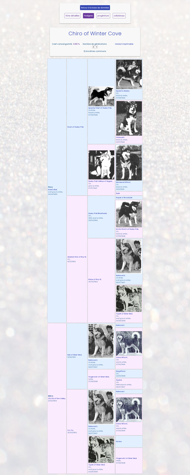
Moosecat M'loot (123, 182)
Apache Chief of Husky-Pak (100, 108)
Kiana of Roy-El (94, 279)
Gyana (119, 380)
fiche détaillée (72, 15)
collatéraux (119, 15)
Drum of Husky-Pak (75, 127)
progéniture (103, 15)
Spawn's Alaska (122, 91)
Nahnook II (120, 275)
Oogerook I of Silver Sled (98, 377)
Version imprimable (124, 44)
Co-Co (70, 430)
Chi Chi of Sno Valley (56, 398)
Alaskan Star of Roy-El (76, 257)
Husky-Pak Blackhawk (97, 213)
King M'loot (120, 371)
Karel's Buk (52, 189)
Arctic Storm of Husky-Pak (127, 229)
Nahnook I (120, 325)
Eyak (118, 193)
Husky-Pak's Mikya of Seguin (100, 181)
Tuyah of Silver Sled (124, 314)
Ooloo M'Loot (121, 357)
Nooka (119, 441)
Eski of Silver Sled (74, 355)
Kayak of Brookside (124, 197)
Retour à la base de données (95, 7)
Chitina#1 (120, 137)
